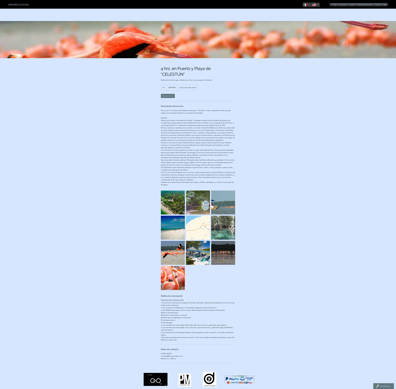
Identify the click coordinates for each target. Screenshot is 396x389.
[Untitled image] (173, 202)
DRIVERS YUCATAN (18, 4)
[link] (168, 96)
